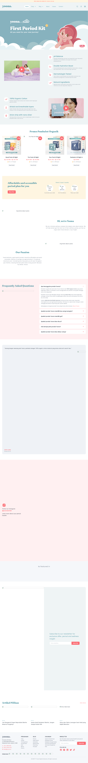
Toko (22, 738)
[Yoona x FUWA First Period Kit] (44, 30)
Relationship (36, 743)
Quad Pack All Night (12, 157)
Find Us (22, 748)
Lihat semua (83, 702)
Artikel (22, 740)
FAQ (46, 746)
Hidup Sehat (36, 740)
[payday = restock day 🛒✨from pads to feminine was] (55, 479)
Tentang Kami (24, 742)
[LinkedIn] (67, 750)
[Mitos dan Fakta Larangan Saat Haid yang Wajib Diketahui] (73, 712)
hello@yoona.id (7, 749)
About (47, 6)
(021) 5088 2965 (7, 745)
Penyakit (35, 746)
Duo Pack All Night (54, 157)
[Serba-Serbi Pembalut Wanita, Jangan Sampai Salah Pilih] (44, 712)
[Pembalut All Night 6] (76, 145)
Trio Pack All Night (33, 157)
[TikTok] (74, 750)
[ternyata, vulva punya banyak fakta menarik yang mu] (34, 510)
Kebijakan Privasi (49, 740)
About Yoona (76, 306)
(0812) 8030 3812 (8, 747)
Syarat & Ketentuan (50, 738)
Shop (32, 6)
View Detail (11, 165)
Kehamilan (35, 742)
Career (54, 6)
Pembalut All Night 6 (76, 157)
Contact (61, 6)
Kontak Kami (24, 743)
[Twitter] (71, 750)
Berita (22, 746)
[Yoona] (7, 6)
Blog (40, 6)
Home (27, 6)
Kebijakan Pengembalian (51, 742)
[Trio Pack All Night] (33, 145)
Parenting (35, 745)
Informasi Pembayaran (50, 743)
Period (3, 720)
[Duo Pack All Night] (54, 145)
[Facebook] (61, 750)
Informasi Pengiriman (50, 745)
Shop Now (11, 192)
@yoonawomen (7, 510)
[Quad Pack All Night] (11, 145)
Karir (22, 745)
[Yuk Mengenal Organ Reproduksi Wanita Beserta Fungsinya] (15, 712)
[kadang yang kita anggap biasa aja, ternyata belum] (76, 476)
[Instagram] (64, 750)
